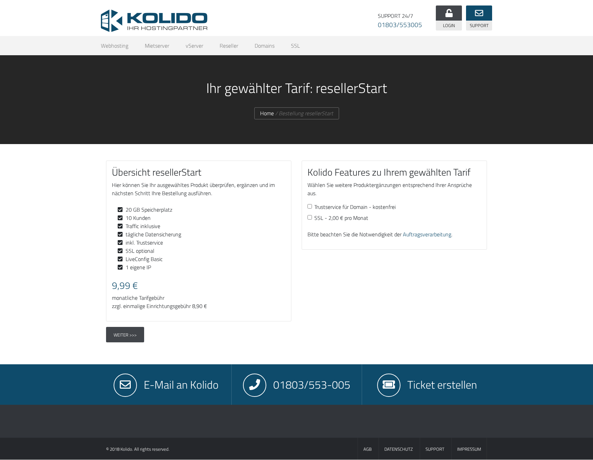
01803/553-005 (311, 384)
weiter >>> (125, 334)
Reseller (229, 46)
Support (435, 449)
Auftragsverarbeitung (427, 234)
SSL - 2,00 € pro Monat (341, 218)
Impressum (469, 449)
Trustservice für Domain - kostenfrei (355, 207)
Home (267, 113)
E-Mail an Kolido (181, 384)
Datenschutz (398, 449)
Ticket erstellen (442, 384)
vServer (194, 46)
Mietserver (157, 46)
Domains (265, 46)
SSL (295, 46)
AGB (367, 449)
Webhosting (114, 46)
